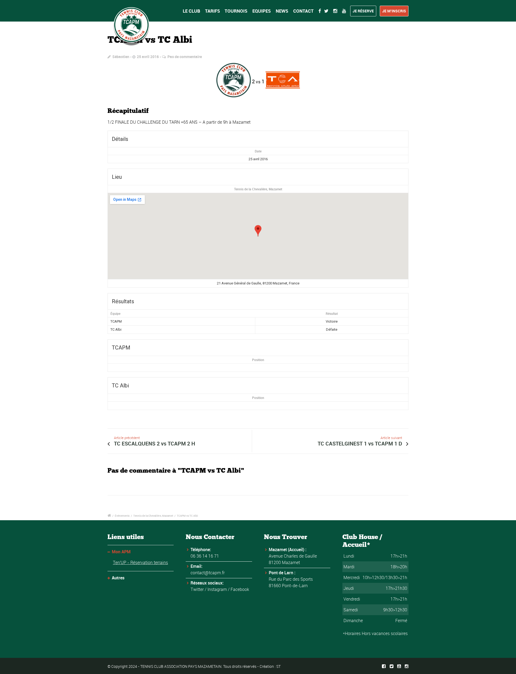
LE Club (191, 11)
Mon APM (121, 552)
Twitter (197, 589)
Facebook (240, 589)
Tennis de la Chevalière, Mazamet (258, 189)
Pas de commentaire (184, 56)
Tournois (236, 11)
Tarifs (212, 11)
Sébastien (120, 56)
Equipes (261, 11)
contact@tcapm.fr (208, 573)
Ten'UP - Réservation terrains (140, 562)
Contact (303, 11)
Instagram (217, 589)
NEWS (282, 11)
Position (258, 360)
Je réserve (363, 10)
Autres (118, 578)
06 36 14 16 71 (205, 556)
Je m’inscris (394, 10)
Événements (122, 516)
